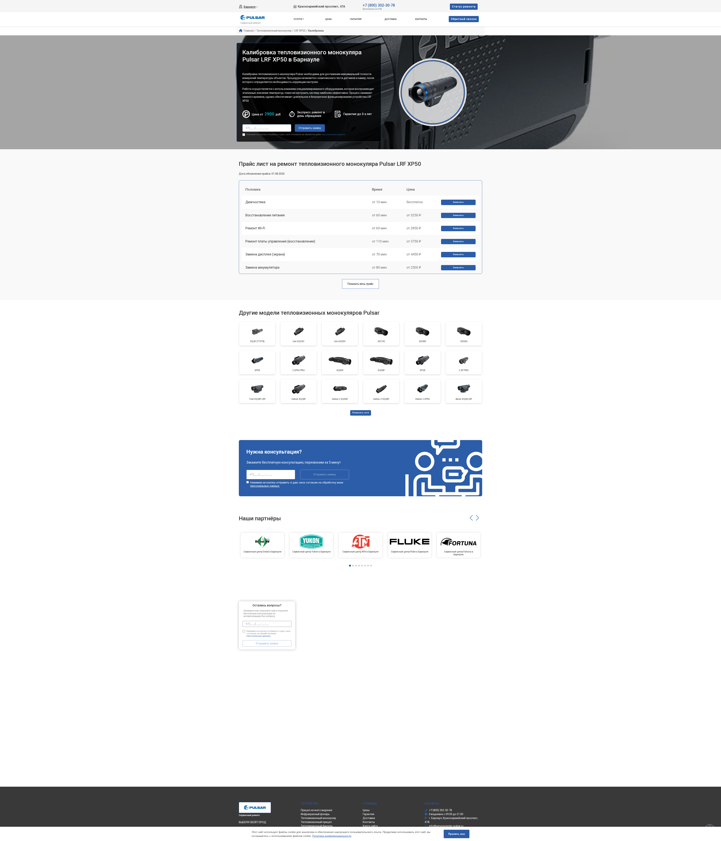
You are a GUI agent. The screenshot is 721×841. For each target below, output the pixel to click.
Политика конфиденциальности (331, 835)
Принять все (456, 833)
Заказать (458, 202)
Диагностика (255, 202)
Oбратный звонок (464, 18)
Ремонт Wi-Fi (255, 228)
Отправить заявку (310, 128)
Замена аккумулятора (262, 267)
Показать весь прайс (360, 283)
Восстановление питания (265, 215)
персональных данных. (333, 134)
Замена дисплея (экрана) (265, 254)
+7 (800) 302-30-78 (379, 5)
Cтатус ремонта (464, 6)
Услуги (297, 19)
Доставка (391, 19)
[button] (471, 518)
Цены (328, 19)
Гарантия (355, 19)
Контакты (421, 19)
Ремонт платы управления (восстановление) (280, 241)
